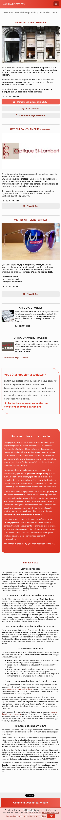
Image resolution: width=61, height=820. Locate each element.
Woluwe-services (14, 4)
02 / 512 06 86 (33, 108)
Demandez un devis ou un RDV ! (32, 102)
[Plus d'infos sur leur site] (31, 44)
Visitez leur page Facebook (32, 115)
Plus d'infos (32, 206)
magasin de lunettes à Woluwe (19, 689)
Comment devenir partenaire (30, 802)
